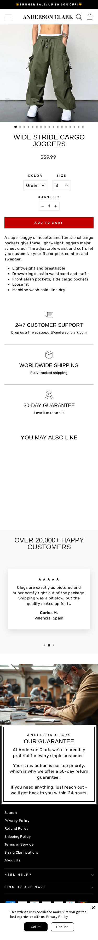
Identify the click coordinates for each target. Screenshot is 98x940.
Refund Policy (16, 828)
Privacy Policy (17, 820)
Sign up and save (25, 887)
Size (62, 175)
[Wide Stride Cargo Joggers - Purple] (7, 512)
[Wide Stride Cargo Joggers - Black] (19, 507)
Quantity (49, 197)
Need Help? (18, 875)
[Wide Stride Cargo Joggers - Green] (7, 507)
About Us (12, 860)
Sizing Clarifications (21, 852)
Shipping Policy (17, 836)
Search (10, 812)
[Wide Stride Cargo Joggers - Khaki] (13, 507)
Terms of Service (19, 844)
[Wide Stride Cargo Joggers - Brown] (31, 507)
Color (35, 175)
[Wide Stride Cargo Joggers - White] (25, 507)
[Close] (93, 907)
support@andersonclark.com (63, 332)
